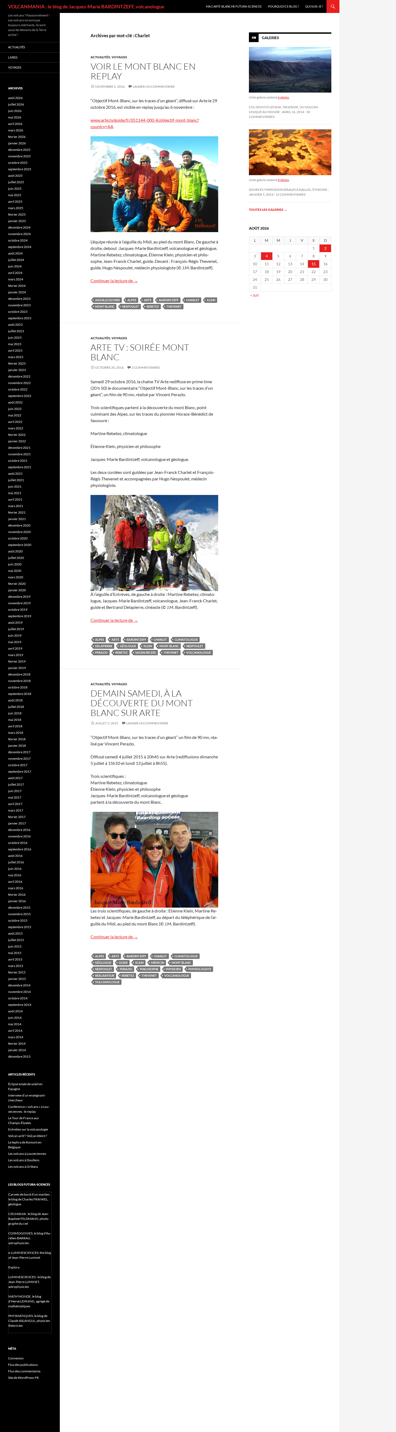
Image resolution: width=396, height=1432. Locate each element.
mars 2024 (15, 279)
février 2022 (17, 435)
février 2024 (17, 286)
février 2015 (17, 972)
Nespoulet (130, 306)
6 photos (283, 97)
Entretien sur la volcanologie (28, 1129)
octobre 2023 (17, 312)
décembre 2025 (19, 150)
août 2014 (15, 1011)
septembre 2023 (19, 318)
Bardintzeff (169, 300)
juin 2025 (15, 188)
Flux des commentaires (24, 1371)
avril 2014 (15, 1031)
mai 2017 (14, 797)
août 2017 (15, 778)
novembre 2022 (19, 383)
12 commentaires (290, 194)
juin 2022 (15, 409)
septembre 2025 (19, 169)
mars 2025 (15, 208)
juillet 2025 (16, 182)
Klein (211, 300)
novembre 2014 (19, 992)
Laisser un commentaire (154, 86)
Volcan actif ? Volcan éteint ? (27, 1136)
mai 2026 (14, 117)
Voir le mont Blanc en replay (143, 71)
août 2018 (15, 700)
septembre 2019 (19, 616)
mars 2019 (15, 655)
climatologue (186, 639)
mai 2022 (14, 415)
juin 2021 (15, 486)
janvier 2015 (17, 979)
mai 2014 (14, 1024)
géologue (128, 646)
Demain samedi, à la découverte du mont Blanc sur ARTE (142, 703)
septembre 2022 (19, 396)
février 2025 (17, 214)
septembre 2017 (19, 771)
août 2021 (15, 473)
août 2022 (15, 402)
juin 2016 (15, 869)
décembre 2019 (19, 597)
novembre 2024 (19, 234)
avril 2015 (15, 959)
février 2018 (17, 739)
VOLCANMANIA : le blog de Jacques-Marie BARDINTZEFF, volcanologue (86, 6)
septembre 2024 (19, 247)
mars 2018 (15, 733)
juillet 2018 (16, 707)
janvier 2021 (17, 519)
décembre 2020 (19, 525)
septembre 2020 (19, 545)
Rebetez (153, 306)
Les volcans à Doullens (23, 1160)
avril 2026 (15, 124)
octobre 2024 (17, 240)
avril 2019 (15, 648)
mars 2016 (15, 888)
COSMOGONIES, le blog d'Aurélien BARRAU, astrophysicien (29, 1238)
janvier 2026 (17, 143)
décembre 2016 (19, 830)
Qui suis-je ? (314, 6)
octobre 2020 (17, 538)
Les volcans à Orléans (23, 1167)
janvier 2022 (17, 441)
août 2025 (15, 176)
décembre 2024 (19, 227)
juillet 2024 (16, 260)
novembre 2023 (19, 305)
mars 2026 (15, 130)
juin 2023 (15, 337)
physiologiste (199, 969)
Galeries (270, 37)
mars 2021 (15, 506)
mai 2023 (14, 344)
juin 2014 (15, 1018)
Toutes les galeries (268, 210)
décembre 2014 (19, 985)
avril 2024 (15, 273)
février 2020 (17, 584)
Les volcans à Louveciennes (27, 1154)
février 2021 (17, 512)
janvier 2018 (17, 746)
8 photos (283, 180)
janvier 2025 (17, 221)
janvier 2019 (17, 668)
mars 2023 (15, 357)
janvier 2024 (17, 292)
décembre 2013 (19, 1056)
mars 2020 (15, 577)
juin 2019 (15, 635)
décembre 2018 (19, 674)
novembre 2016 (19, 836)
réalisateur (104, 975)
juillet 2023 (16, 331)
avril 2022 (15, 422)
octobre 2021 (17, 461)
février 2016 (17, 895)
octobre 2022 (17, 389)
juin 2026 (15, 111)
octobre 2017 (17, 765)
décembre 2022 (19, 376)
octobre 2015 (17, 920)
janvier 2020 (17, 590)
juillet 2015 (16, 940)
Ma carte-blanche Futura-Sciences (234, 6)
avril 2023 (15, 350)
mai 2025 (14, 195)
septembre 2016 (19, 849)
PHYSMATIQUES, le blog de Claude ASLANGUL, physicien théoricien (29, 1321)
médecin (157, 962)
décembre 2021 (19, 448)
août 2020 (15, 551)
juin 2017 (15, 791)
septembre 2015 (19, 927)
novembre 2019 (19, 603)
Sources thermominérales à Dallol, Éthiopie (288, 190)
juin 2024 (15, 266)
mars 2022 (15, 428)
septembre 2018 (19, 694)
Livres (13, 57)
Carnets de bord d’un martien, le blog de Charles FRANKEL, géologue (29, 1199)
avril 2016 (15, 882)
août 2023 (15, 325)
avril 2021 (15, 499)
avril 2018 (15, 726)
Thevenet (174, 306)
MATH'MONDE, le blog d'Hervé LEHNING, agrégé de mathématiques (28, 1301)
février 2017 (17, 817)
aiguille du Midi (107, 300)
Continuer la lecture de (114, 280)
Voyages (119, 57)
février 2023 (17, 363)
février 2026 (17, 137)
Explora (13, 1267)
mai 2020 (14, 571)
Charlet (192, 300)
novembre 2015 (19, 914)
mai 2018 (14, 720)
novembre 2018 (19, 681)
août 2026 (15, 98)
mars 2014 (15, 1037)
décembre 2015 (19, 907)
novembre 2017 (19, 758)
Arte (147, 300)
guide (123, 962)
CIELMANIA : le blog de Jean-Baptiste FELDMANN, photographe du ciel (28, 1219)
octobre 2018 (17, 687)
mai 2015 (14, 953)
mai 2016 (14, 875)
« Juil (254, 295)
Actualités (100, 57)
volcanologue (198, 652)
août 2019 (15, 622)
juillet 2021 (16, 480)
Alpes (131, 300)
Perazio (101, 652)
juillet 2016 (16, 862)
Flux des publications (23, 1365)
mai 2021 (14, 493)
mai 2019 (14, 642)
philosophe (149, 969)
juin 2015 (15, 946)
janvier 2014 (17, 1050)
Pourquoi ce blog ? (283, 6)
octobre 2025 (17, 163)
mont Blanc (104, 306)
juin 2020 (15, 564)
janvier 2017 (17, 823)
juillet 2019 (16, 629)
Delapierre (103, 646)
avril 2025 (15, 201)
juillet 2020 (16, 558)
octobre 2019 (17, 610)
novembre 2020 (19, 532)
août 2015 (15, 933)
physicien (173, 969)
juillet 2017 (16, 784)
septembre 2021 (19, 467)
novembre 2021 (19, 454)
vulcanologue (107, 982)
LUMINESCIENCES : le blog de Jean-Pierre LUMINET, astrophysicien (29, 1282)
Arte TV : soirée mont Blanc (140, 352)
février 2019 (17, 661)
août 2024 (15, 253)
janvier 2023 (17, 370)
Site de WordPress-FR (23, 1378)
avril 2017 (15, 804)
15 (313, 264)
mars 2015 (15, 966)
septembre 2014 (19, 1005)
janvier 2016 (17, 901)
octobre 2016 (17, 843)
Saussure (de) (145, 652)
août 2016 (15, 856)
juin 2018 (15, 713)
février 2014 (17, 1043)
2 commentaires (146, 367)
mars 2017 (15, 810)
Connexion (16, 1358)
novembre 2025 (19, 156)
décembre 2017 (19, 752)
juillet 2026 (16, 104)
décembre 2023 (19, 299)
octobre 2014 (17, 998)
